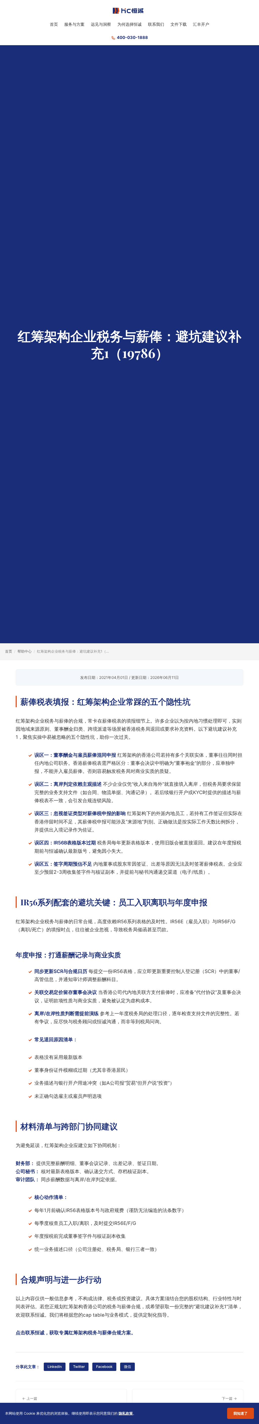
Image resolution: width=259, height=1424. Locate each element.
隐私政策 (126, 1413)
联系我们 (156, 24)
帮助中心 (24, 651)
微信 (127, 1366)
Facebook (104, 1366)
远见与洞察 (101, 24)
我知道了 (240, 1413)
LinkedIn (55, 1366)
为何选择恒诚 (129, 24)
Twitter (79, 1366)
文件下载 (178, 24)
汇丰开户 (201, 24)
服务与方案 (74, 24)
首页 (54, 24)
